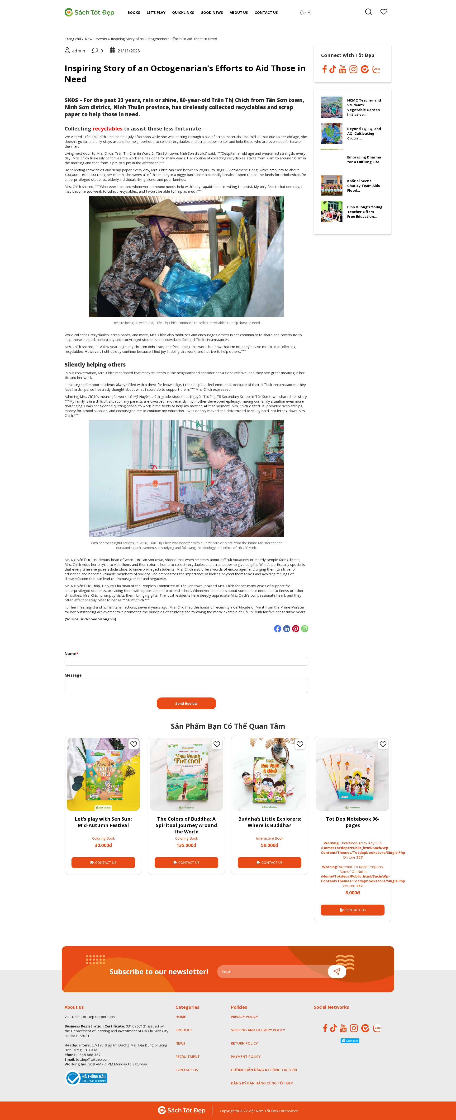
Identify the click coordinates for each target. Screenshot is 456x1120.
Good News (212, 12)
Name (71, 653)
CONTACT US (105, 862)
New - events (96, 38)
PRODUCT (184, 1029)
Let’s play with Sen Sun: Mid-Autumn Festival (103, 822)
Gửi (337, 971)
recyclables (108, 128)
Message (73, 675)
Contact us (266, 12)
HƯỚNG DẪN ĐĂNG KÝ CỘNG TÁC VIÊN (264, 1069)
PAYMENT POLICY (246, 1056)
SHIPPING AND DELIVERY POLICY (258, 1029)
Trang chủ (73, 38)
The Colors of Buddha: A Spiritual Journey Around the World (186, 825)
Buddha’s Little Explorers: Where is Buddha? (269, 822)
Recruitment (188, 1056)
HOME (181, 1016)
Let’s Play (156, 12)
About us (239, 12)
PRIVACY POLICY (244, 1016)
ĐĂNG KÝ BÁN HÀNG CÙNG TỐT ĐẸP (262, 1083)
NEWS (180, 1043)
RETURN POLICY (244, 1043)
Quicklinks (183, 12)
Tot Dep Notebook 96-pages (352, 822)
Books (134, 12)
